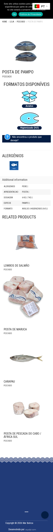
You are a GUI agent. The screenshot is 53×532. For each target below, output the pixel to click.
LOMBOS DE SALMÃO (16, 265)
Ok (14, 14)
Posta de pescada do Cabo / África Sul (22, 435)
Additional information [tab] (14, 179)
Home (4, 21)
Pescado (21, 21)
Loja (12, 21)
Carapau (9, 381)
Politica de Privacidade (30, 14)
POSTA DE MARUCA (15, 329)
